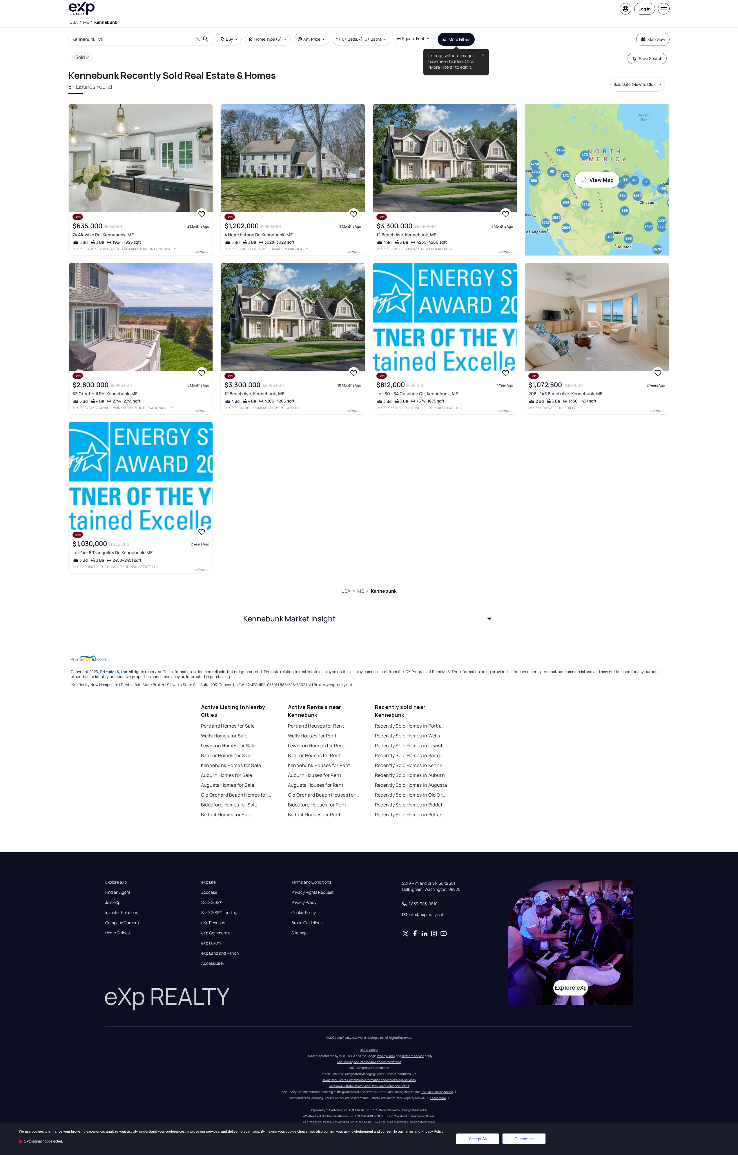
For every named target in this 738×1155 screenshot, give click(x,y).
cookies (38, 1131)
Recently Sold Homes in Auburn (410, 775)
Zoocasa (209, 892)
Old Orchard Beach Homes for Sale (237, 795)
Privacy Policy (303, 902)
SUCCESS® (211, 902)
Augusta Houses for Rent (316, 785)
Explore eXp (116, 882)
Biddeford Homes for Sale (229, 805)
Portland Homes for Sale (228, 726)
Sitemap (299, 933)
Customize (524, 1138)
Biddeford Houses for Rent (317, 805)
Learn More (438, 1098)
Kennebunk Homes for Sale (231, 765)
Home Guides (117, 933)
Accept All (478, 1138)
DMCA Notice (369, 1050)
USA (345, 591)
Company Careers (122, 923)
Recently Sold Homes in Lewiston (411, 745)
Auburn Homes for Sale (226, 775)
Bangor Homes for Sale (226, 755)
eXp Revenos (213, 923)
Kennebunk (384, 591)
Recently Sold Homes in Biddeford (411, 805)
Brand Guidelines (306, 923)
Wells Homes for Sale (224, 735)
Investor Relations (121, 913)
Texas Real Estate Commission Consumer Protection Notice (369, 1086)
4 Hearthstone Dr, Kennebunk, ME (258, 235)
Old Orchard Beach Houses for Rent (324, 795)
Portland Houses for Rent (316, 726)
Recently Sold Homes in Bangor (410, 755)
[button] (369, 618)
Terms (409, 1131)
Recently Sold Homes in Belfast (409, 814)
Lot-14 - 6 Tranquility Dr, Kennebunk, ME (112, 553)
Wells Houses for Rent (312, 735)
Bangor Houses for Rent (314, 755)
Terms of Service (413, 1056)
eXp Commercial (216, 933)
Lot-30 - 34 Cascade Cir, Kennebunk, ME (417, 394)
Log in (645, 9)
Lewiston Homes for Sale (228, 745)
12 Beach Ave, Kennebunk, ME (406, 235)
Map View (656, 39)
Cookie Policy (303, 913)
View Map (602, 179)
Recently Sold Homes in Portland (411, 726)
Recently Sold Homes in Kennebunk (411, 765)
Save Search (650, 58)
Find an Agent (117, 892)
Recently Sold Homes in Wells (407, 735)
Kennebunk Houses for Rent (319, 765)
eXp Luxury (211, 943)
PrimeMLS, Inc (113, 671)
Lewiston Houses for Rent (316, 745)
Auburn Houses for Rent (315, 775)
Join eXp (112, 902)
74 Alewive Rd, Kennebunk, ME (103, 235)
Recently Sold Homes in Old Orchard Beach (411, 795)
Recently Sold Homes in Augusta (411, 785)
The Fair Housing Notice (437, 1092)
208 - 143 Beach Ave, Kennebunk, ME (565, 394)
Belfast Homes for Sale (226, 814)
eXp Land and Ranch (220, 953)
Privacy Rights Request (312, 892)
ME (360, 591)
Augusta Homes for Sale (228, 785)
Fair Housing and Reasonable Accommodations (369, 1062)
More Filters (459, 39)
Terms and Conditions (311, 882)
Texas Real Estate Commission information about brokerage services (369, 1080)
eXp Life (208, 882)
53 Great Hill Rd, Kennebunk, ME (105, 394)
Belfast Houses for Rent (314, 814)
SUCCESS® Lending (219, 913)
